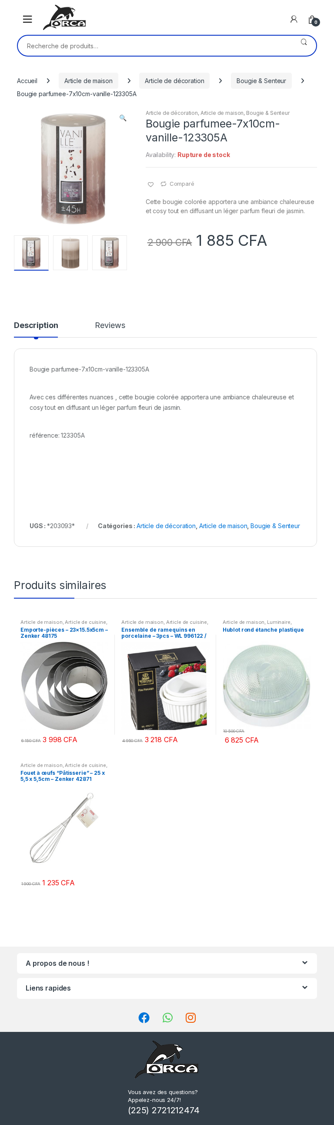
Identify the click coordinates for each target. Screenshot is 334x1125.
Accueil (27, 80)
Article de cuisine (85, 622)
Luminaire (279, 622)
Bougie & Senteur (261, 80)
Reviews (110, 325)
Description (36, 325)
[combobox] (154, 46)
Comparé (182, 183)
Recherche (303, 46)
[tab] (36, 329)
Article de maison (88, 80)
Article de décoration (174, 80)
